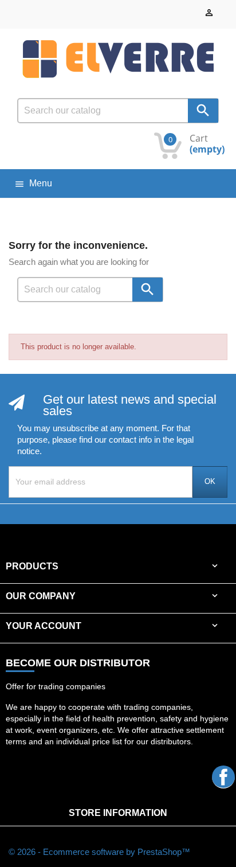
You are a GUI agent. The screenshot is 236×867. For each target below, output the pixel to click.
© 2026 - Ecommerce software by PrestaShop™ (99, 852)
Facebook (223, 776)
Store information (118, 813)
